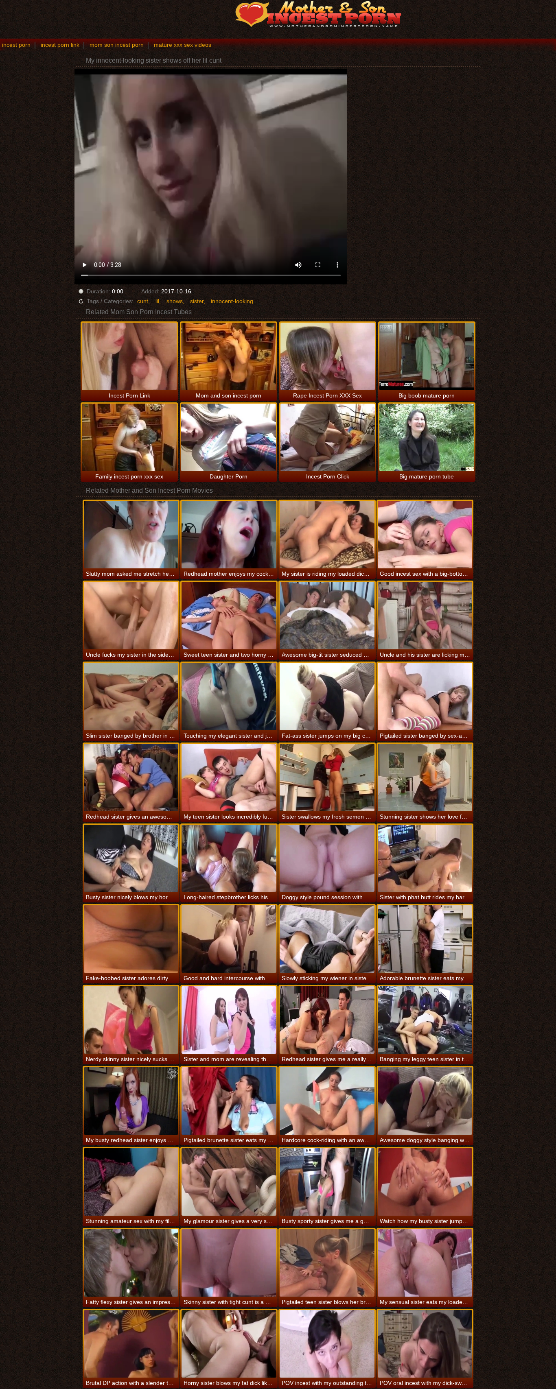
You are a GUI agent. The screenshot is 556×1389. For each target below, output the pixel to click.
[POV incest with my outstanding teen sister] (327, 1344)
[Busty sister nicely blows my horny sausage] (131, 858)
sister (197, 301)
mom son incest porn (117, 44)
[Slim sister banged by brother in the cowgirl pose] (131, 696)
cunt (142, 301)
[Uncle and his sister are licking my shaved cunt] (425, 615)
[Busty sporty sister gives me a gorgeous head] (327, 1182)
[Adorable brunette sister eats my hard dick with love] (425, 939)
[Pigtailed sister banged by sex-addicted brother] (425, 696)
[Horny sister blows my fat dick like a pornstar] (229, 1344)
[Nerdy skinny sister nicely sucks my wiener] (131, 1020)
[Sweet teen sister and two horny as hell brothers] (229, 615)
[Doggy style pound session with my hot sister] (327, 858)
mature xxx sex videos (182, 44)
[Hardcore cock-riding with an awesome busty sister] (327, 1101)
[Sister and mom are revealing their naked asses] (229, 1020)
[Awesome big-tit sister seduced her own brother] (327, 615)
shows (174, 301)
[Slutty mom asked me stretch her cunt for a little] (131, 534)
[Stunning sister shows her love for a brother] (425, 777)
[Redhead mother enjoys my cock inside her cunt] (229, 534)
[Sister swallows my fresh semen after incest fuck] (327, 777)
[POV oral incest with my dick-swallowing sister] (425, 1344)
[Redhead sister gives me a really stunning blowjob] (327, 1020)
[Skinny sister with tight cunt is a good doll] (229, 1263)
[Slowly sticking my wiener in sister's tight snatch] (327, 939)
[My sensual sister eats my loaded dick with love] (425, 1263)
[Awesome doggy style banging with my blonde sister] (425, 1101)
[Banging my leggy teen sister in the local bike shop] (425, 1020)
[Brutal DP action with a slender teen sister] (131, 1344)
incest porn (16, 44)
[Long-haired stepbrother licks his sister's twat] (229, 858)
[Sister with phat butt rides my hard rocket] (425, 858)
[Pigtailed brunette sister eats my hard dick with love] (229, 1101)
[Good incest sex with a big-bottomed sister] (425, 534)
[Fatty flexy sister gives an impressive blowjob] (131, 1263)
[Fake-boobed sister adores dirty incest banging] (131, 939)
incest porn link (60, 44)
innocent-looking (232, 301)
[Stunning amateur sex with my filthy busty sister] (131, 1182)
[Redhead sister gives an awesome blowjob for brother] (131, 777)
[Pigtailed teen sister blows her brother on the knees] (327, 1263)
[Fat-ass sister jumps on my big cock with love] (327, 696)
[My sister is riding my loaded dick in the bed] (327, 534)
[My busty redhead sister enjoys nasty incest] (131, 1101)
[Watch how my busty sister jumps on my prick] (425, 1182)
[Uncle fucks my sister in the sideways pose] (131, 615)
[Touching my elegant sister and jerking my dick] (229, 696)
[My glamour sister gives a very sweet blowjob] (229, 1182)
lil (157, 301)
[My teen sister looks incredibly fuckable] (229, 777)
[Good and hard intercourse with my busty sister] (229, 939)
